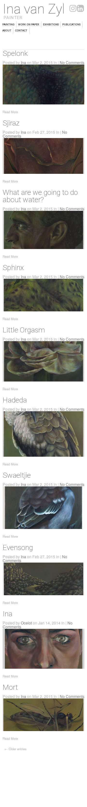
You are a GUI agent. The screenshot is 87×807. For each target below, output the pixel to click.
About (6, 30)
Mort (10, 687)
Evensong (18, 547)
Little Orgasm (24, 330)
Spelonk (15, 53)
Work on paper (28, 24)
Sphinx (13, 267)
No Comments (72, 62)
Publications (71, 24)
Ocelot (26, 623)
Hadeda (15, 400)
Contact (21, 30)
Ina (23, 62)
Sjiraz (11, 123)
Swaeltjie (17, 475)
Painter (13, 17)
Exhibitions (51, 24)
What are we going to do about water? (40, 196)
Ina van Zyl (34, 9)
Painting (8, 24)
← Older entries (16, 749)
